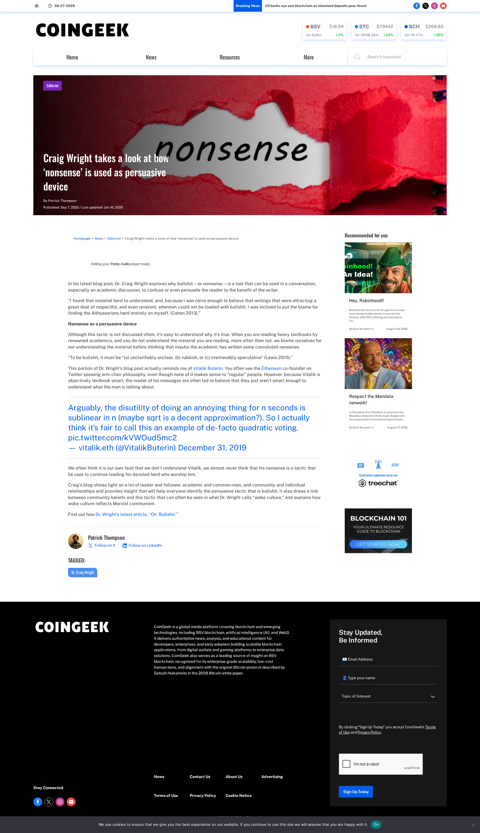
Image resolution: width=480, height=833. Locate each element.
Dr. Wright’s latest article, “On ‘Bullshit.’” (137, 514)
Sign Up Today (356, 791)
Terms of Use (166, 795)
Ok (376, 824)
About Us (234, 776)
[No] (473, 824)
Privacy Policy (203, 795)
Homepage (82, 238)
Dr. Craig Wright (82, 572)
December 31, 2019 (212, 447)
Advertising (272, 776)
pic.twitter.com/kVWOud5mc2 (122, 437)
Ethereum (271, 368)
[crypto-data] (324, 30)
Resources (230, 57)
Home (72, 57)
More (309, 57)
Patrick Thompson (62, 201)
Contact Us (200, 776)
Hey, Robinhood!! (366, 300)
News (151, 57)
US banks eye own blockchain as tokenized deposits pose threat (316, 6)
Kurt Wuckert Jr (363, 328)
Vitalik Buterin (207, 368)
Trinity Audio (120, 264)
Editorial (52, 85)
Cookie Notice (239, 795)
